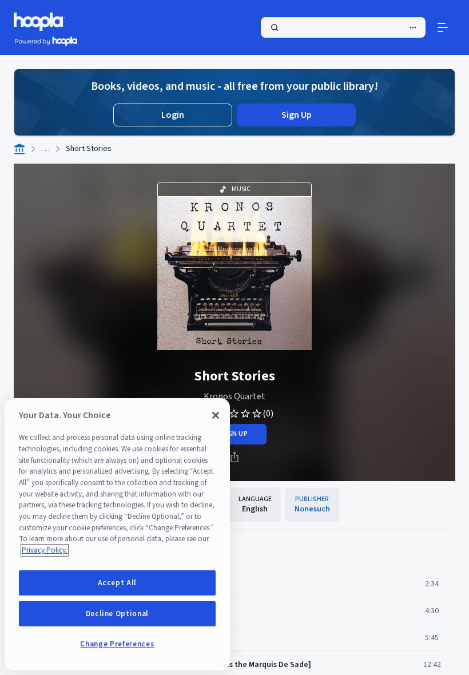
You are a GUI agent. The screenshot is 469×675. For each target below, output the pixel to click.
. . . (45, 148)
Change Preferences (117, 644)
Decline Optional (117, 614)
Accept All (117, 583)
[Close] (215, 415)
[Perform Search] (343, 27)
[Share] (234, 457)
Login (172, 115)
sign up (234, 434)
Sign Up (296, 115)
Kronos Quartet (234, 396)
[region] (117, 534)
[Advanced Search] (413, 27)
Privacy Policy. (44, 550)
